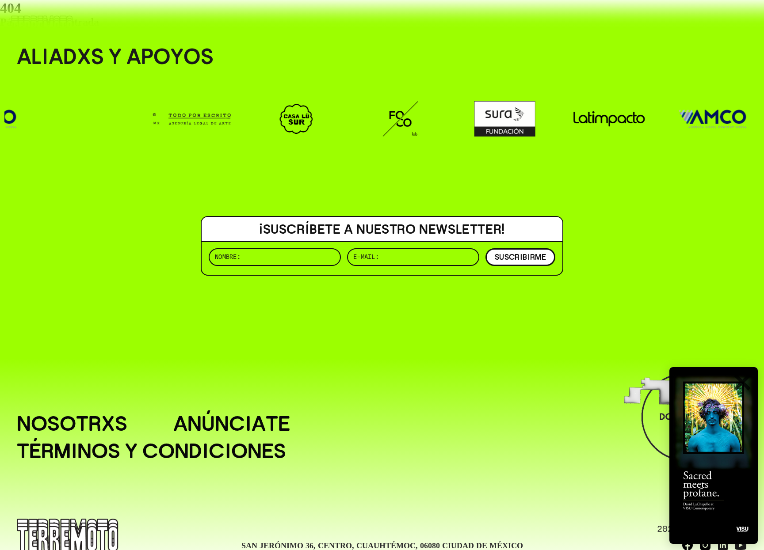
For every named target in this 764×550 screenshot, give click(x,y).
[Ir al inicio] (42, 25)
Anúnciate (231, 423)
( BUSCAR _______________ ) (600, 19)
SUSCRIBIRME (520, 256)
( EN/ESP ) (715, 19)
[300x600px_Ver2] (713, 455)
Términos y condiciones (151, 451)
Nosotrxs (72, 423)
